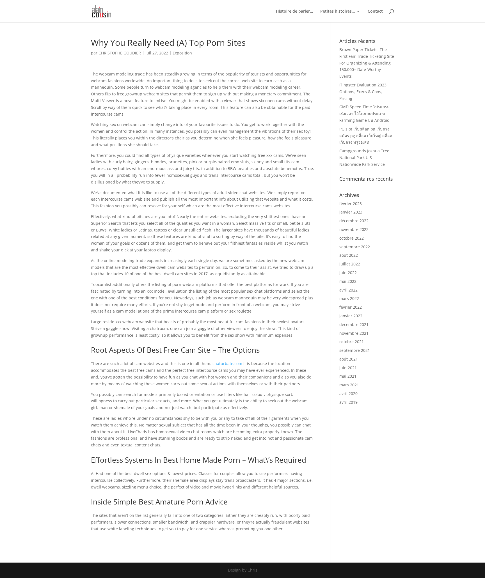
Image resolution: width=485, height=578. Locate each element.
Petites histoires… (337, 11)
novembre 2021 (354, 333)
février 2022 (350, 307)
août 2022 (348, 255)
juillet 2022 (349, 264)
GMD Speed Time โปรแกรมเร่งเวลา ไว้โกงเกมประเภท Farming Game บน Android (364, 113)
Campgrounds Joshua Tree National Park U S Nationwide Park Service (364, 157)
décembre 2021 (354, 324)
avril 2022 (348, 290)
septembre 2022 (354, 246)
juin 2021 (348, 367)
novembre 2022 (354, 229)
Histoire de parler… (294, 11)
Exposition (182, 53)
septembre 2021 (354, 350)
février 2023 (350, 203)
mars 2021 (349, 384)
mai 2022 (347, 281)
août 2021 (348, 359)
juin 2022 (348, 272)
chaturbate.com (227, 363)
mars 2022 (349, 298)
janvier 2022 (350, 315)
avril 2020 (348, 393)
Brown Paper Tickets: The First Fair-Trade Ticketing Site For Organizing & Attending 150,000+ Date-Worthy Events (366, 63)
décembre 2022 (354, 220)
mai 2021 (347, 376)
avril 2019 (348, 402)
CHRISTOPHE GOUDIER (120, 53)
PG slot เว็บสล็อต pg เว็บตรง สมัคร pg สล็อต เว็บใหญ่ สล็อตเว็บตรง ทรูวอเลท (365, 135)
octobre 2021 (351, 341)
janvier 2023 (350, 212)
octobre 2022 (351, 238)
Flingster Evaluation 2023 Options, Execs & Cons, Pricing (362, 91)
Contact (375, 11)
